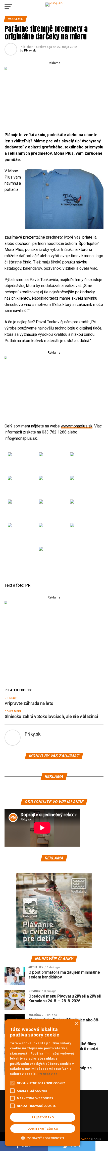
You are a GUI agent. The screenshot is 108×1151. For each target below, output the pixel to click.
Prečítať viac (47, 1074)
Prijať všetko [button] (43, 1117)
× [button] (76, 1024)
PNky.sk (30, 50)
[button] (42, 1137)
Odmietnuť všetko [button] (42, 1128)
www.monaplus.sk (76, 426)
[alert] (42, 1082)
